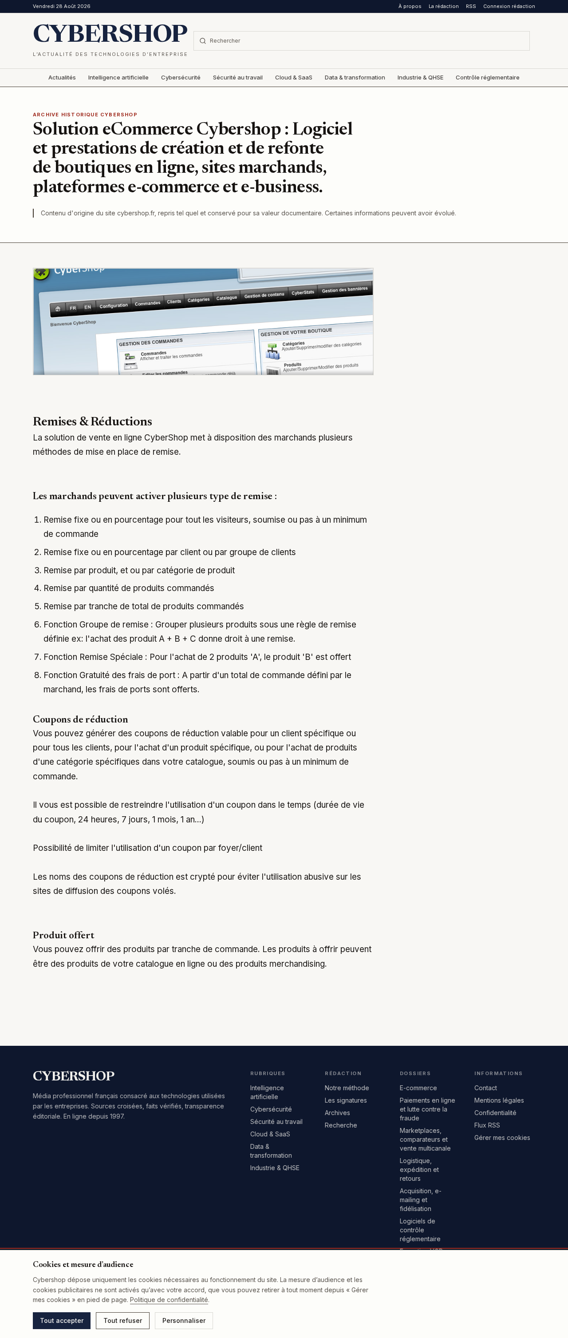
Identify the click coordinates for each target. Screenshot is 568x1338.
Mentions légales (499, 1100)
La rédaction (444, 6)
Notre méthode (347, 1088)
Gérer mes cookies (502, 1137)
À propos (410, 6)
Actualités (62, 77)
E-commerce (418, 1088)
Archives (337, 1112)
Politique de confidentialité (169, 1299)
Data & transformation (355, 77)
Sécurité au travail (238, 77)
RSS (471, 6)
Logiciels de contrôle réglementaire (420, 1230)
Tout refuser (122, 1320)
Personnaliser (183, 1320)
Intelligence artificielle (118, 77)
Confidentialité (495, 1112)
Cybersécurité (181, 77)
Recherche (341, 1125)
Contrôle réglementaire (488, 77)
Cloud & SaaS (293, 77)
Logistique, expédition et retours (419, 1169)
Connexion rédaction (509, 6)
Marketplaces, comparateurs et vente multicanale (425, 1139)
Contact (485, 1088)
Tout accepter (61, 1320)
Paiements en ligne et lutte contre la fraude (427, 1109)
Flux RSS (487, 1125)
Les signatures (346, 1100)
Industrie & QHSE (420, 77)
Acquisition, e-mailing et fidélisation (421, 1199)
